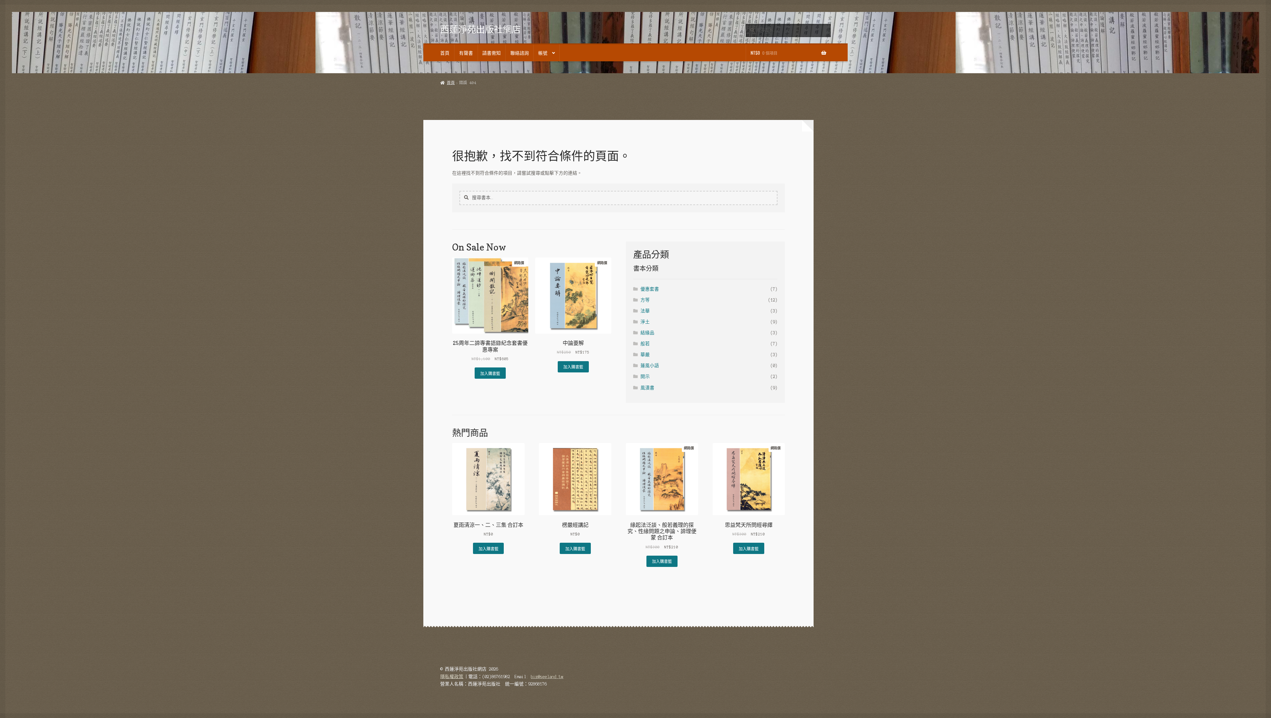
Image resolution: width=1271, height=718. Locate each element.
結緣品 (647, 333)
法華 (645, 311)
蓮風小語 (649, 365)
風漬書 (647, 388)
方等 (645, 300)
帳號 (542, 52)
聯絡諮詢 (519, 52)
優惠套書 (649, 289)
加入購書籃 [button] (490, 373)
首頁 (444, 52)
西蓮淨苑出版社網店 (480, 29)
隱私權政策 (451, 677)
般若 (645, 344)
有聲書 (466, 52)
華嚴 (645, 355)
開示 (645, 376)
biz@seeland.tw (547, 677)
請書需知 (491, 52)
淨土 (645, 322)
